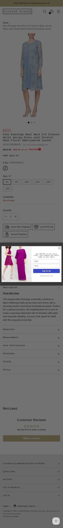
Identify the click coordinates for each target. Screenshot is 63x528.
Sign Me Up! (46, 271)
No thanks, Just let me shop (46, 275)
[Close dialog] (59, 248)
